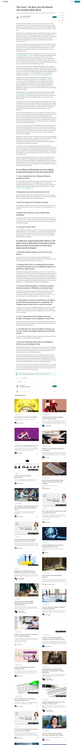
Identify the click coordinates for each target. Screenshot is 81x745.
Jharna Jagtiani (48, 614)
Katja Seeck (19, 644)
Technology (45, 542)
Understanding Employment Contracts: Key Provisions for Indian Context (53, 702)
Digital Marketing (18, 631)
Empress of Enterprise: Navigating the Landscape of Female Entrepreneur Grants (53, 638)
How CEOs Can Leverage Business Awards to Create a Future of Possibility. (26, 730)
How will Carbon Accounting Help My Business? (52, 576)
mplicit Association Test (47, 294)
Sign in (72, 1)
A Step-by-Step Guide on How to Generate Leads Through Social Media (26, 635)
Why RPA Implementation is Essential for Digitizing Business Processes (53, 545)
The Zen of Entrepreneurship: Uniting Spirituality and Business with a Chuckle (52, 734)
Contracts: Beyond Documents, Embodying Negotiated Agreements (53, 607)
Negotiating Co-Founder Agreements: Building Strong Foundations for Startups (25, 571)
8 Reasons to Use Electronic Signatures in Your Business (53, 449)
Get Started (77, 1)
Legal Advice (45, 666)
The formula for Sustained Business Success (26, 445)
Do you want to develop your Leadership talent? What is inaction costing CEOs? (25, 540)
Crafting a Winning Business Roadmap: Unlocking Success (25, 668)
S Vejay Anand (19, 483)
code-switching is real (21, 95)
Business (17, 414)
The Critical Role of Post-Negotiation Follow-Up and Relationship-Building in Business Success (26, 508)
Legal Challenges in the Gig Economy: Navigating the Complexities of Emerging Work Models (53, 670)
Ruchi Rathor (47, 739)
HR (17, 378)
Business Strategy (24, 378)
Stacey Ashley (47, 522)
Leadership (45, 508)
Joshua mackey (38, 374)
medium (47, 374)
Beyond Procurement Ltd (49, 584)
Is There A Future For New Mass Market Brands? (23, 476)
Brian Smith (47, 457)
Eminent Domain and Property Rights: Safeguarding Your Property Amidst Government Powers (24, 603)
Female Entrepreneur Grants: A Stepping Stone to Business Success (52, 417)
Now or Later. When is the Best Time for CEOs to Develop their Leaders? (54, 512)
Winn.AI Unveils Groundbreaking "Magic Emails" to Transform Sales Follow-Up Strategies (52, 482)
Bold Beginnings (48, 425)
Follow (54, 386)
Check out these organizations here (25, 188)
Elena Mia (46, 552)
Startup (17, 568)
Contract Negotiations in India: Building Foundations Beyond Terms (25, 699)
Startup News (47, 488)
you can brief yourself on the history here (41, 74)
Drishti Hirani (22, 579)
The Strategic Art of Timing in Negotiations (26, 417)
